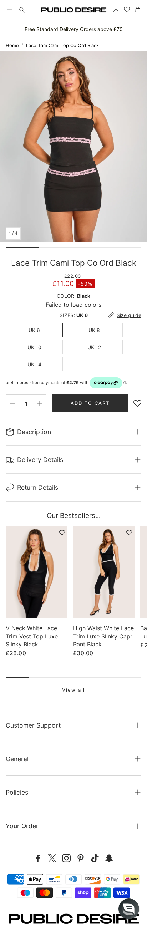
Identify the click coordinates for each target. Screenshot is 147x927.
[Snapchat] (109, 858)
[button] (9, 10)
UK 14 (34, 364)
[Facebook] (38, 858)
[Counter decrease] (12, 403)
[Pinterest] (80, 858)
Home (12, 45)
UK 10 (34, 347)
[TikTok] (95, 858)
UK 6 (34, 330)
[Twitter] (52, 858)
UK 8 (94, 330)
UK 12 (94, 347)
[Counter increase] (39, 403)
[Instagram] (66, 858)
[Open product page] (36, 572)
